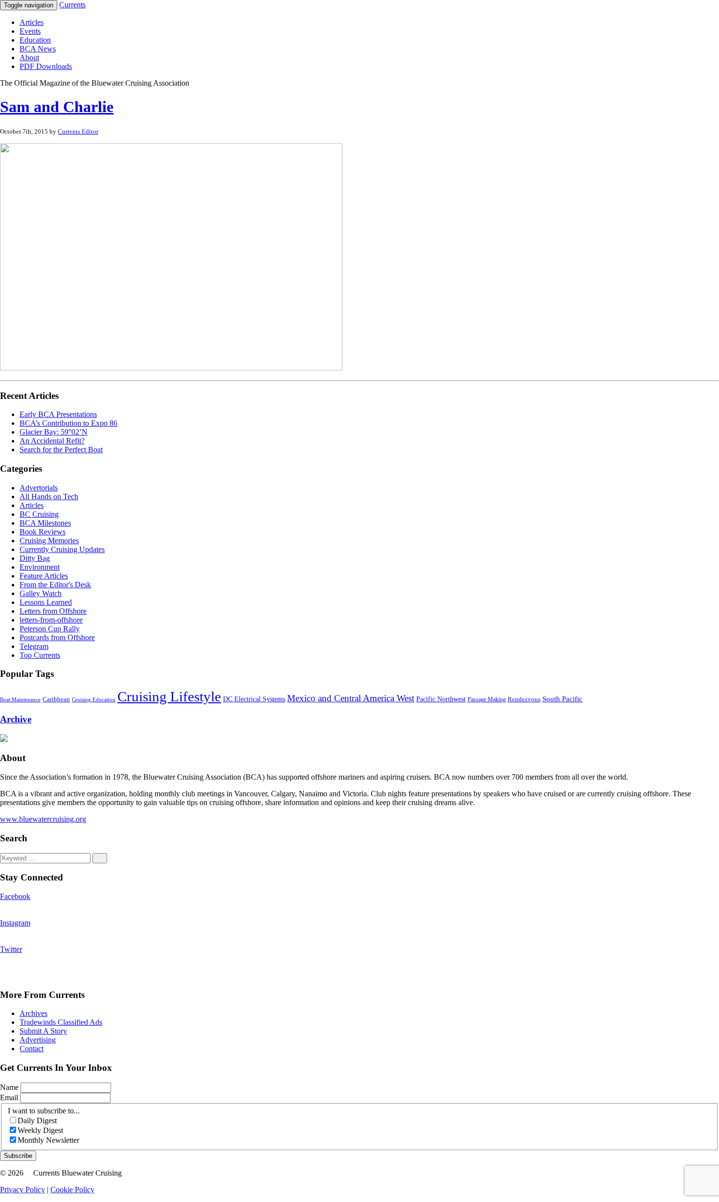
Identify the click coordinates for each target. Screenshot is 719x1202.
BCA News (38, 49)
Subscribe (18, 1155)
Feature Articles (44, 576)
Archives (33, 1013)
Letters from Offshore (53, 611)
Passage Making (487, 699)
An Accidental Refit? (52, 441)
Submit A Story (43, 1031)
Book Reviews (43, 532)
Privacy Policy (22, 1189)
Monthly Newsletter (48, 1140)
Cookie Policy (72, 1189)
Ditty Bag (35, 558)
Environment (40, 567)
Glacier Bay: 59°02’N (54, 432)
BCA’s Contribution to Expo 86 (68, 423)
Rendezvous (524, 699)
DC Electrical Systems (254, 699)
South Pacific (562, 698)
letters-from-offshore (51, 620)
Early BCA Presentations (58, 414)
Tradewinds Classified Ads (61, 1022)
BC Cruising (39, 514)
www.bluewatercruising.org (43, 819)
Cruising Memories (49, 540)
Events (30, 31)
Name (10, 1087)
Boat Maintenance (20, 699)
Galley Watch (41, 593)
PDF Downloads (46, 66)
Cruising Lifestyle (169, 696)
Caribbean (56, 699)
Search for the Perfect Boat (61, 449)
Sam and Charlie (56, 107)
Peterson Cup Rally (50, 628)
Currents (72, 4)
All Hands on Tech (49, 496)
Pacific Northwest (441, 699)
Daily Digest (37, 1120)
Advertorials (39, 488)
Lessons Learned (46, 602)
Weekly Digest (40, 1130)
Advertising (38, 1040)
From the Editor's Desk (55, 584)
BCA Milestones (45, 523)
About (29, 57)
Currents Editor (78, 131)
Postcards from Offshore (57, 637)
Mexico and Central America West (350, 698)
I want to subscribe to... (44, 1111)
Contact (32, 1048)
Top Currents (40, 655)
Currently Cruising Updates (62, 549)
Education (35, 40)
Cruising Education (93, 699)
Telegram (34, 646)
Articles (32, 22)
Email (10, 1097)
